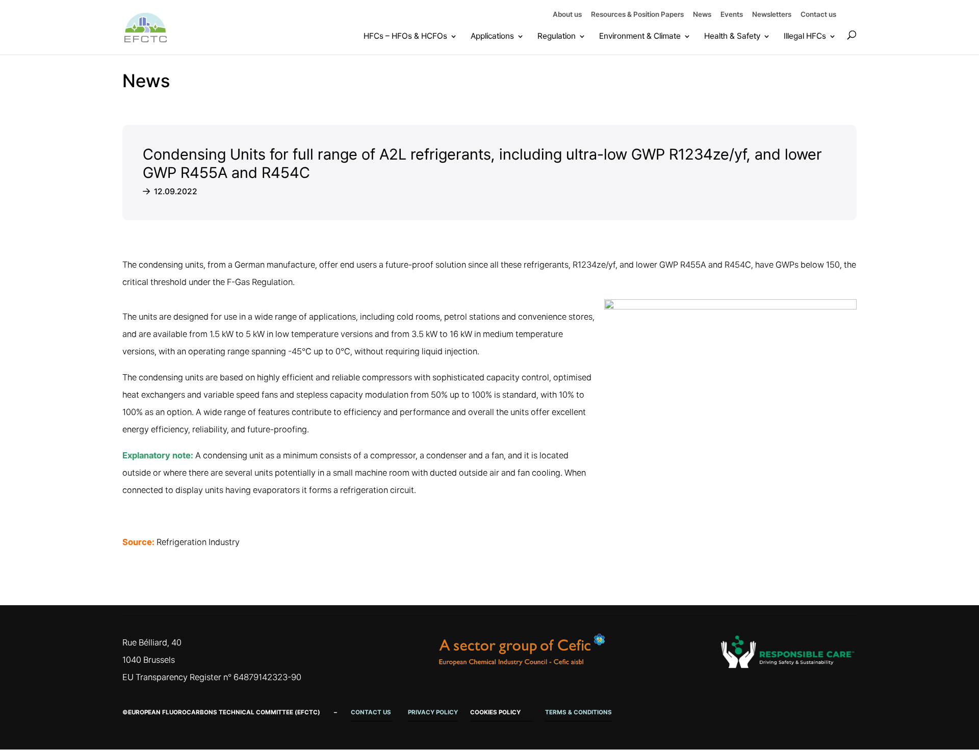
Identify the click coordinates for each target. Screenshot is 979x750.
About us (567, 14)
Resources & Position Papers (637, 14)
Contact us (818, 14)
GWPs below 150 (808, 265)
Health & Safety (732, 36)
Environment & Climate (640, 36)
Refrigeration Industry (198, 542)
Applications (492, 36)
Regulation (556, 36)
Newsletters (771, 14)
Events (731, 14)
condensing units (171, 377)
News (702, 14)
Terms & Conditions (578, 712)
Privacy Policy (433, 712)
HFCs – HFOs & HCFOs (405, 36)
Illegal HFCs (805, 36)
